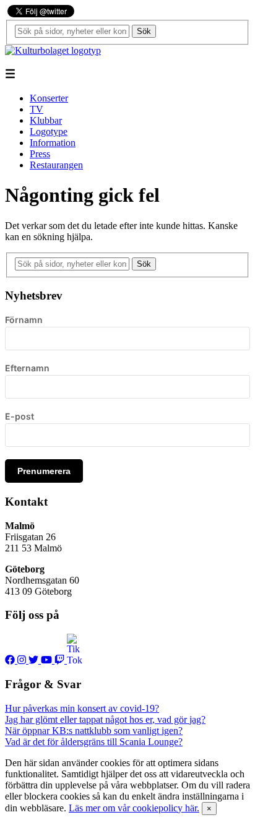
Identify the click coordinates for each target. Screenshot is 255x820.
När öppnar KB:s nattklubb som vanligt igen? (94, 730)
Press (40, 154)
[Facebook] (11, 660)
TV (36, 109)
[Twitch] (60, 660)
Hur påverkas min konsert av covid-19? (82, 708)
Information (53, 142)
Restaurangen (56, 165)
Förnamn (24, 319)
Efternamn (27, 368)
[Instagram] (22, 660)
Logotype (48, 131)
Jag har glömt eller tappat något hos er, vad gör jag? (105, 719)
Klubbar (46, 120)
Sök (144, 31)
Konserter (49, 98)
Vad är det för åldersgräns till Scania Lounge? (94, 741)
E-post (19, 416)
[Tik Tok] (74, 660)
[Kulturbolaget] (53, 50)
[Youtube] (47, 660)
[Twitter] (34, 660)
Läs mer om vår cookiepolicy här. (134, 808)
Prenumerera (44, 471)
